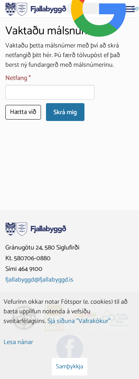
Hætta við (23, 112)
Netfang (16, 78)
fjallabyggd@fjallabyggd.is (39, 279)
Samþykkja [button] (69, 367)
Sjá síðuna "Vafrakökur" (78, 321)
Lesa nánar (18, 342)
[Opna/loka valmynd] (130, 9)
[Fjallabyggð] (35, 8)
